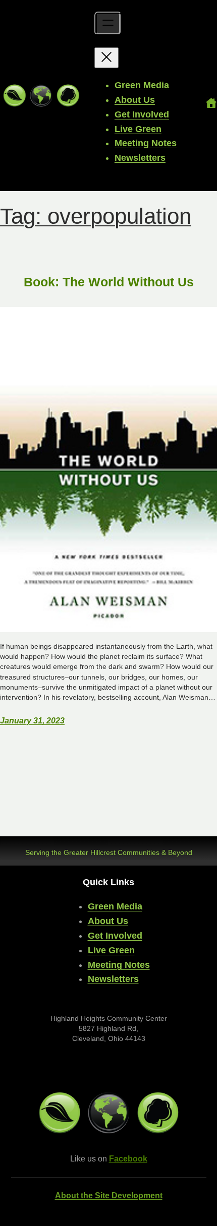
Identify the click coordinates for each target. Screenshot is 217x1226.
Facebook (128, 1158)
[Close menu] (106, 57)
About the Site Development (108, 1195)
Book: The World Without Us (109, 282)
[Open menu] (108, 23)
